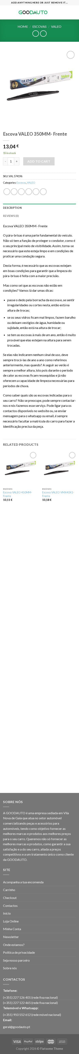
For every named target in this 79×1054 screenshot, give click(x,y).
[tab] (39, 208)
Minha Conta (12, 929)
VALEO (56, 26)
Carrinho (9, 890)
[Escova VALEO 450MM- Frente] (20, 468)
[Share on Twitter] (21, 191)
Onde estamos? (14, 945)
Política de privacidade (19, 952)
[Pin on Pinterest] (36, 191)
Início (7, 913)
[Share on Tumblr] (43, 191)
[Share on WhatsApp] (6, 191)
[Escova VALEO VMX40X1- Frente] (59, 468)
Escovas (39, 26)
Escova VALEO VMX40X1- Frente (58, 494)
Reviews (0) (11, 215)
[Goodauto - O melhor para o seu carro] (33, 12)
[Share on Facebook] (14, 191)
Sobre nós (10, 968)
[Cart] (74, 12)
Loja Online (11, 921)
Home (23, 26)
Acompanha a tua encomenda (23, 882)
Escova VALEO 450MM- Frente (17, 494)
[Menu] (5, 12)
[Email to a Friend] (28, 191)
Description (12, 207)
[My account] (67, 12)
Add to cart (38, 161)
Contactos (10, 905)
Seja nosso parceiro (16, 960)
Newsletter (11, 937)
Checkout (10, 898)
